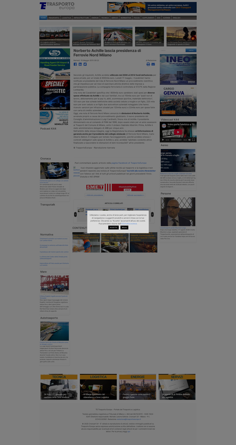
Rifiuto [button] (124, 227)
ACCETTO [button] (113, 227)
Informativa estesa (129, 223)
